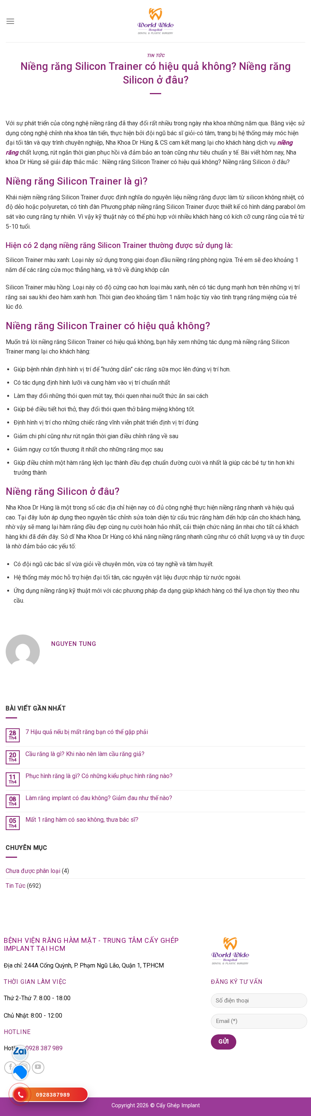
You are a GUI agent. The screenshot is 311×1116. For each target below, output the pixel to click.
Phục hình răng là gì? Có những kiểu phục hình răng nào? (99, 776)
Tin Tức (156, 55)
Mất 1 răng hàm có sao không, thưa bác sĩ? (81, 819)
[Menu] (10, 21)
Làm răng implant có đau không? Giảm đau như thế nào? (98, 798)
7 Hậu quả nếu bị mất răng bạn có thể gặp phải (86, 732)
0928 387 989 (44, 1048)
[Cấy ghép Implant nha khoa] (155, 21)
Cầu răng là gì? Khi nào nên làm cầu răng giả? (85, 754)
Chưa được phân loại (33, 870)
